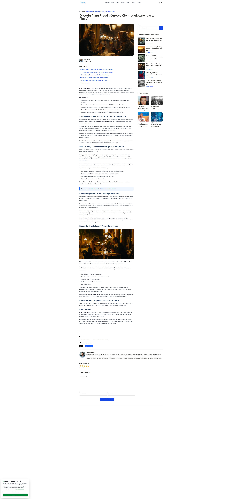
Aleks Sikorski (87, 59)
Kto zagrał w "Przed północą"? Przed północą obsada (94, 77)
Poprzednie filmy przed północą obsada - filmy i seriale (94, 80)
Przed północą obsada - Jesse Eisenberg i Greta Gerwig (95, 74)
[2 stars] (82, 366)
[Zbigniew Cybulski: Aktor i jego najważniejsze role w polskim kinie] (141, 66)
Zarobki (133, 2)
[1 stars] (80, 366)
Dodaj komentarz (107, 399)
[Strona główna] (79, 11)
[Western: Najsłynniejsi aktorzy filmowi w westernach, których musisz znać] (141, 49)
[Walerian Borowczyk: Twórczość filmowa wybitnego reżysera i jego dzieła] (141, 58)
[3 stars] (84, 366)
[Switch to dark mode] (161, 2)
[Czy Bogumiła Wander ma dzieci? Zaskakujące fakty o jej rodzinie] (143, 117)
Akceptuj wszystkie (15, 495)
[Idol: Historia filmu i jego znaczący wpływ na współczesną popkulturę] (157, 117)
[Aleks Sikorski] (81, 60)
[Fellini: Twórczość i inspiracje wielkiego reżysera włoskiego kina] (141, 83)
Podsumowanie (85, 83)
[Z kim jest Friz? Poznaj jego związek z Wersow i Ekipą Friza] (143, 100)
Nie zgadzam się (15, 492)
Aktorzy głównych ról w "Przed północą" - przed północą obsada (97, 69)
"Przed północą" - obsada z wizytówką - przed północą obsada (97, 72)
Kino (117, 2)
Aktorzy (122, 2)
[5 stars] (88, 366)
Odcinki (128, 2)
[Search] (159, 2)
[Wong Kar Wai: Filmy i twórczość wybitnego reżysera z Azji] (141, 75)
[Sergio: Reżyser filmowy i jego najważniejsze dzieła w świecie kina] (141, 41)
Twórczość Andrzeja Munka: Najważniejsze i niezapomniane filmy (101, 188)
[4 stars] (86, 366)
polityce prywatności (20, 489)
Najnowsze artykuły (109, 2)
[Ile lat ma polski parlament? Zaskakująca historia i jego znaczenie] (157, 100)
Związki (139, 2)
